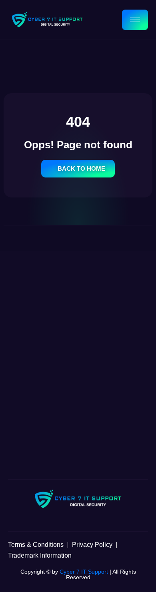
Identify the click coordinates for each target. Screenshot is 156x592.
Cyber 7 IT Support (84, 571)
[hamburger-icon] (135, 20)
